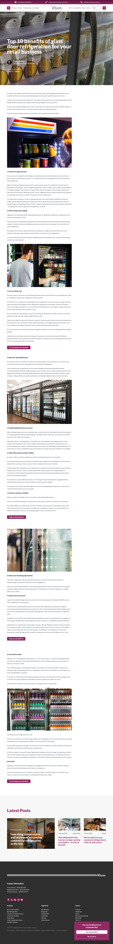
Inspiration (44, 905)
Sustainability (77, 8)
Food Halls (44, 916)
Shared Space (45, 920)
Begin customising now (16, 517)
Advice (17, 71)
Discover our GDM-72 (16, 639)
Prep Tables (10, 918)
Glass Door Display (13, 916)
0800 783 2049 (21, 887)
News (83, 8)
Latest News (76, 833)
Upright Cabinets (12, 922)
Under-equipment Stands (15, 920)
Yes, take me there (92, 932)
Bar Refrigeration (12, 911)
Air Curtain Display (13, 909)
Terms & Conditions (61, 930)
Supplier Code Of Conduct (48, 930)
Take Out (78, 920)
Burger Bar (44, 911)
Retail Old (78, 918)
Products (14, 8)
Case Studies (35, 8)
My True (70, 8)
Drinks (77, 914)
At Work (78, 909)
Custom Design (27, 8)
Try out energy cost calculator (18, 347)
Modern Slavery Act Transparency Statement (28, 930)
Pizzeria (43, 918)
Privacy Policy (11, 930)
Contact (88, 8)
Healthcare (78, 911)
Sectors (20, 8)
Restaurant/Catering (81, 916)
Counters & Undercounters (15, 914)
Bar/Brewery (45, 909)
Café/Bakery (45, 914)
